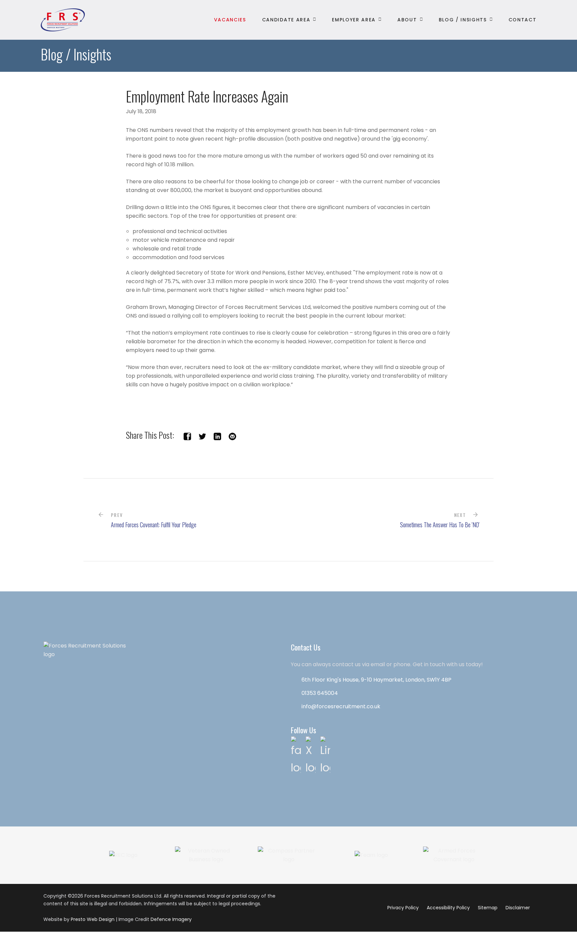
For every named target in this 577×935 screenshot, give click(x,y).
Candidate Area (286, 20)
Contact (523, 20)
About (407, 20)
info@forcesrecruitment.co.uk (341, 706)
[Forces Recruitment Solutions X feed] (311, 755)
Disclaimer (518, 907)
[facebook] (187, 434)
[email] (232, 434)
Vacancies (230, 20)
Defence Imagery (171, 919)
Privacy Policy (403, 907)
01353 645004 (320, 693)
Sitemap (488, 907)
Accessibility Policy (448, 907)
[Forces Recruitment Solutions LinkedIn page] (325, 755)
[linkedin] (217, 434)
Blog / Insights (463, 20)
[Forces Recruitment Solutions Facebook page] (296, 755)
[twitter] (202, 434)
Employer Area (354, 20)
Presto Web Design (93, 919)
